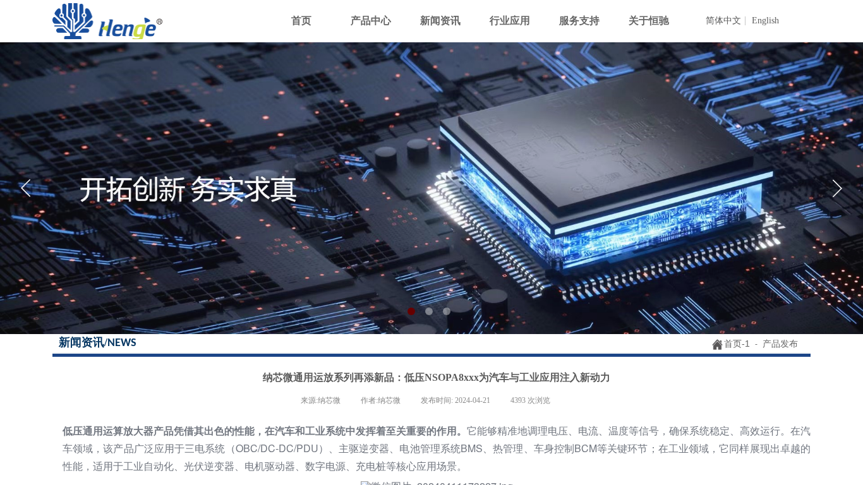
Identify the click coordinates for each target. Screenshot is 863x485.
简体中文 (723, 20)
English (765, 20)
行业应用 (510, 20)
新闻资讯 (440, 20)
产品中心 (371, 20)
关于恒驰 (649, 20)
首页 (301, 20)
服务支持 (579, 20)
